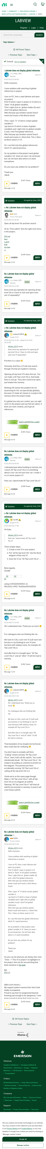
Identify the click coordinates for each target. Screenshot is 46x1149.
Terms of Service (24, 1085)
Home (4, 11)
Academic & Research (11, 1065)
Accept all (23, 1139)
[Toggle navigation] (12, 5)
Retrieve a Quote (10, 1085)
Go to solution (20, 62)
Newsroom (8, 1100)
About (25, 1097)
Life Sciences (17, 1070)
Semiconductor (29, 1070)
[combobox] (17, 35)
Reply (37, 183)
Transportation (10, 1073)
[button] (6, 183)
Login (33, 28)
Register (23, 28)
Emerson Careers (35, 1097)
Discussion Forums (27, 11)
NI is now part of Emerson (12, 1097)
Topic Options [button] (8, 42)
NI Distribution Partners (11, 1082)
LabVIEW (32, 14)
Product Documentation (21, 1109)
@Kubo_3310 (13, 346)
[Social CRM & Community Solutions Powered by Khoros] (23, 1034)
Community (12, 11)
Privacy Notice (12, 1128)
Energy (26, 1068)
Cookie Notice (26, 1128)
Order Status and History (29, 1082)
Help (42, 28)
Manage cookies (23, 1145)
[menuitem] (35, 5)
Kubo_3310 (37, 200)
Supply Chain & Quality (22, 1100)
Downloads (7, 1109)
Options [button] (37, 75)
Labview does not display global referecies (22, 70)
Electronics (18, 1068)
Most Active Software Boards (14, 14)
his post (22, 965)
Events (34, 1100)
